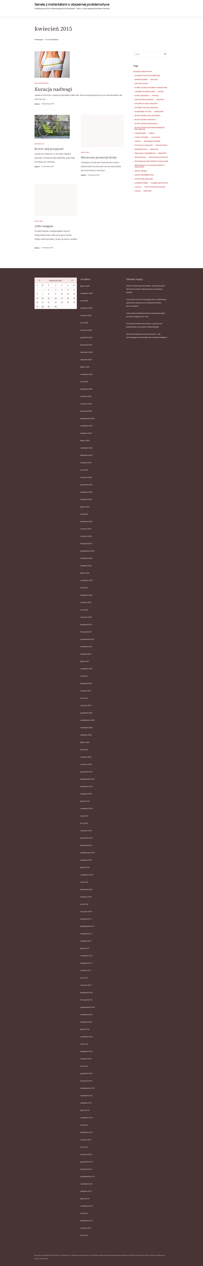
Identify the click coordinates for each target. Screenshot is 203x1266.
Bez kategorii (42, 83)
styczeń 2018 (86, 911)
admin (37, 104)
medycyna (159, 111)
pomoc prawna (141, 137)
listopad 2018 (86, 845)
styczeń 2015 (86, 1154)
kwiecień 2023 (86, 521)
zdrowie (147, 191)
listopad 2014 (86, 1169)
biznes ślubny (141, 79)
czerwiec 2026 (86, 293)
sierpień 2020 (86, 735)
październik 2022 (87, 551)
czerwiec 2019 (86, 808)
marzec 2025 (85, 396)
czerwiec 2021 (86, 669)
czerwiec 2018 (86, 875)
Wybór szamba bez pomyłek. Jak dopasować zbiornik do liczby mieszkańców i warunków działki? (145, 289)
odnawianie (140, 133)
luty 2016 (84, 1066)
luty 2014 (84, 1235)
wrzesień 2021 (86, 647)
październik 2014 (87, 1176)
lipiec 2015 (84, 1110)
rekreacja (39, 144)
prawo (138, 141)
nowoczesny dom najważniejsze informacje (150, 128)
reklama (85, 152)
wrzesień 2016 (86, 1015)
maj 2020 (84, 750)
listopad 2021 (86, 632)
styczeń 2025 (86, 404)
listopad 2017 (86, 919)
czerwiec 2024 (86, 448)
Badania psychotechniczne (147, 75)
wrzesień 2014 (86, 1184)
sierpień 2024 (86, 433)
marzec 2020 (85, 757)
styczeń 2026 (86, 330)
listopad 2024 (86, 411)
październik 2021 (87, 639)
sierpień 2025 (86, 360)
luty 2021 (84, 698)
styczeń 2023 (86, 536)
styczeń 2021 (86, 705)
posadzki (155, 137)
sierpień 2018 (86, 860)
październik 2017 (87, 926)
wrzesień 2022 (86, 558)
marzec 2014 (85, 1228)
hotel (161, 91)
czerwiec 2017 (86, 956)
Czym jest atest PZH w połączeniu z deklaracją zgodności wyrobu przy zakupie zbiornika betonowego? (146, 303)
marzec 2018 (85, 897)
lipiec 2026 (84, 286)
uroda (138, 191)
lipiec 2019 (84, 801)
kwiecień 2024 (86, 455)
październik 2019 (87, 779)
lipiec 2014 (84, 1199)
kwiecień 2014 (86, 1221)
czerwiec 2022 (86, 580)
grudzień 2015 (86, 1073)
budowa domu (141, 83)
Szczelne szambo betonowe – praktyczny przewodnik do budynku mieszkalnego (144, 325)
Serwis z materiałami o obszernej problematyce (72, 4)
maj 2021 (84, 676)
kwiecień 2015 (86, 1132)
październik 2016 (87, 1007)
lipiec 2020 (84, 742)
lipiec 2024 (84, 440)
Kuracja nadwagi (53, 89)
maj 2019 (84, 816)
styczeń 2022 (86, 617)
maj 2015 (84, 1125)
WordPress (43, 1259)
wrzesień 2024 (86, 426)
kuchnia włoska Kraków (146, 107)
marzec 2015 (85, 1140)
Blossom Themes (149, 1255)
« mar (39, 280)
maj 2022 (84, 588)
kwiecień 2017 (86, 963)
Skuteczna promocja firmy (99, 157)
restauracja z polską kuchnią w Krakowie (149, 166)
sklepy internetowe (144, 175)
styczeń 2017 (86, 985)
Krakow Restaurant (144, 99)
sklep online (141, 171)
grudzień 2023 (86, 485)
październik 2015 (87, 1088)
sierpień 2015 (86, 1103)
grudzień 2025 (86, 337)
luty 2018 (84, 904)
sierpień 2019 (86, 794)
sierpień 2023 (86, 499)
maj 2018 (84, 882)
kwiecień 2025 (86, 389)
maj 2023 (84, 514)
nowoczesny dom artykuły (147, 115)
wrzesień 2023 (86, 492)
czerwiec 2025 (86, 374)
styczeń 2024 (86, 477)
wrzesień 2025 (86, 352)
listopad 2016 (86, 1000)
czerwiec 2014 (86, 1206)
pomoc (152, 133)
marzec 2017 (85, 970)
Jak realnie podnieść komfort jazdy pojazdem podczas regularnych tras (145, 314)
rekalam (154, 149)
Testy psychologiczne (154, 187)
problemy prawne (152, 141)
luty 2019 (84, 823)
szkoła (138, 187)
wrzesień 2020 (86, 728)
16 (56, 298)
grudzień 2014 (86, 1162)
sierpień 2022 (86, 566)
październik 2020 (87, 720)
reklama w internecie (145, 153)
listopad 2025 (86, 345)
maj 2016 (84, 1044)
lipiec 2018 (84, 867)
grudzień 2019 (86, 772)
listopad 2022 (86, 544)
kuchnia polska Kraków (146, 103)
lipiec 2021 (84, 661)
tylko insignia (44, 226)
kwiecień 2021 (86, 683)
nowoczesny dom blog (145, 119)
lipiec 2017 (84, 948)
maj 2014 (84, 1213)
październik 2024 (87, 418)
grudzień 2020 (86, 713)
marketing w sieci (143, 111)
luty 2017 (84, 978)
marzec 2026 (85, 315)
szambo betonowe (159, 183)
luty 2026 (84, 323)
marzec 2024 (85, 463)
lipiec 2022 (84, 573)
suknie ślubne (141, 183)
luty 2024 (84, 470)
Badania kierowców (142, 71)
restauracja (140, 157)
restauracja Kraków (158, 157)
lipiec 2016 (84, 1029)
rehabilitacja (141, 149)
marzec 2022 (85, 602)
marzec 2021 (85, 691)
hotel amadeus (142, 95)
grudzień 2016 (86, 993)
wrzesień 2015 (86, 1096)
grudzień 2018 (86, 838)
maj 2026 (84, 301)
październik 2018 (87, 853)
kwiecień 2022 (86, 595)
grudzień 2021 (86, 625)
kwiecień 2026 (86, 308)
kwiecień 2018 (86, 889)
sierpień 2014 (86, 1191)
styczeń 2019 (86, 831)
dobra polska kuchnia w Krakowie (151, 87)
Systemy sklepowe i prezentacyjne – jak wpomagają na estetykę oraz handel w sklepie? (146, 335)
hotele (155, 95)
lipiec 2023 (84, 507)
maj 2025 (84, 382)
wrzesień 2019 (86, 786)
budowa (154, 79)
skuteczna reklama (144, 179)
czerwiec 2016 (86, 1037)
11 (68, 294)
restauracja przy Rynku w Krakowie (151, 161)
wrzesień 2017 (86, 934)
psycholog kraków (144, 145)
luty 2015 (84, 1147)
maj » (72, 280)
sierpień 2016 (86, 1022)
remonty (162, 153)
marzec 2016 (85, 1059)
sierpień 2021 (86, 654)
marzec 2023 (85, 529)
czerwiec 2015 (86, 1118)
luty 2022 (84, 610)
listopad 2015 (86, 1081)
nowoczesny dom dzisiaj (146, 123)
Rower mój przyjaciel (49, 149)
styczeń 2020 (86, 764)
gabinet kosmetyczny (145, 91)
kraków (160, 99)
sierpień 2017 (86, 941)
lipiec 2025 (84, 367)
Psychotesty (161, 145)
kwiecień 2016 (86, 1051)
